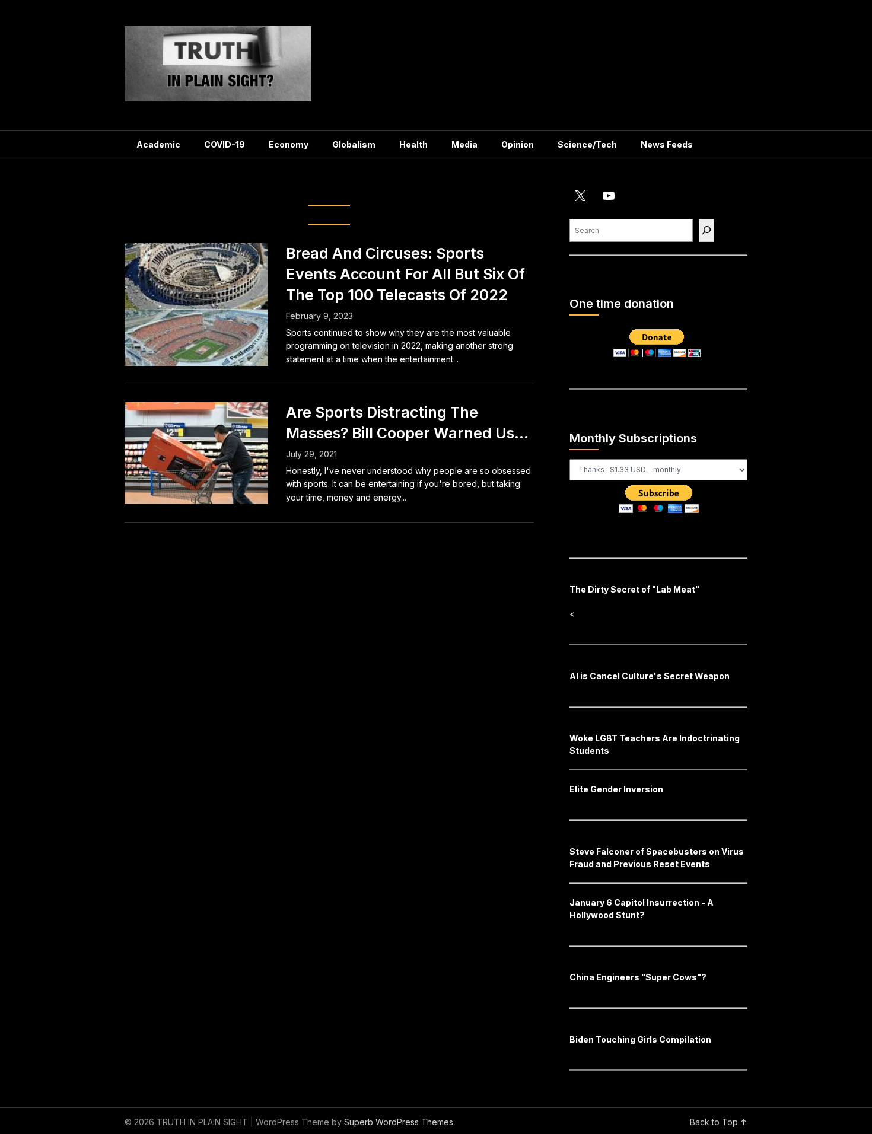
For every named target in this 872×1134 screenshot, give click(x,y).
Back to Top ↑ (718, 1122)
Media (464, 144)
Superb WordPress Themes (398, 1122)
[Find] (706, 230)
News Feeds (667, 144)
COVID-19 (224, 144)
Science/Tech (587, 144)
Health (413, 144)
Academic (158, 144)
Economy (288, 144)
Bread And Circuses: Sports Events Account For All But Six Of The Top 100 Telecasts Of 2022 (405, 274)
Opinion (517, 144)
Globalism (353, 144)
